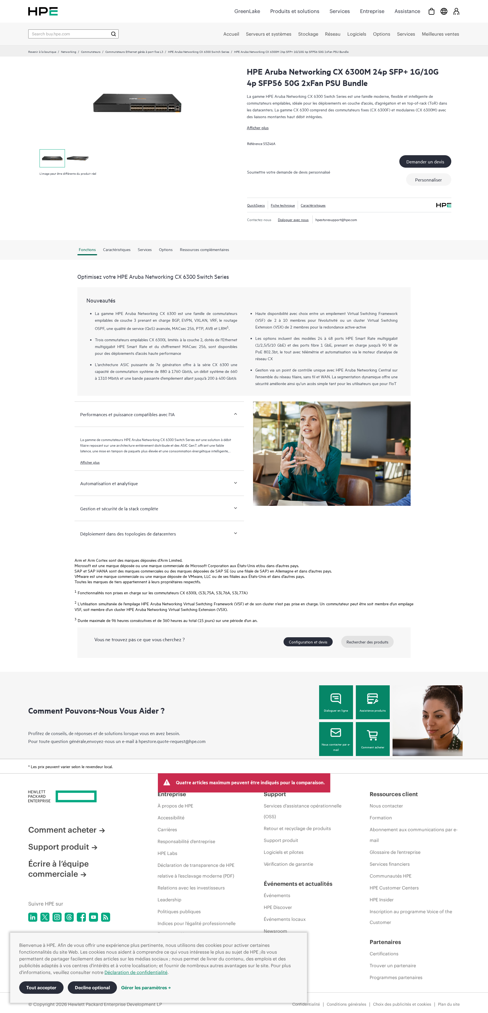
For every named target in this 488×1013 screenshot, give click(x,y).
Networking (68, 51)
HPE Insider (382, 899)
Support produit (58, 847)
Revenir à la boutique (42, 51)
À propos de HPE (175, 806)
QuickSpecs (256, 205)
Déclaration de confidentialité (135, 972)
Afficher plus (258, 127)
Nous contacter (386, 806)
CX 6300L (158, 339)
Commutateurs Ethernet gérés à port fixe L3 (134, 51)
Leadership (169, 899)
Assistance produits (373, 710)
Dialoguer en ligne (336, 710)
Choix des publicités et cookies (402, 1004)
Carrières (167, 829)
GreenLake (247, 11)
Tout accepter (41, 987)
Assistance (407, 11)
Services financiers (390, 864)
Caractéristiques (313, 205)
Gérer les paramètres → (146, 987)
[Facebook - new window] (81, 917)
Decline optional (92, 987)
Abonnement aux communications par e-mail (413, 835)
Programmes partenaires (396, 977)
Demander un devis (425, 161)
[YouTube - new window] (93, 917)
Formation (381, 817)
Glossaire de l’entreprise (395, 852)
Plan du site (449, 1004)
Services (340, 11)
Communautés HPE (390, 876)
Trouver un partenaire (393, 965)
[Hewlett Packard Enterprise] (43, 11)
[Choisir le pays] (444, 11)
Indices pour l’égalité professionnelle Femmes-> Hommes (197, 929)
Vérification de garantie (288, 864)
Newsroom (275, 931)
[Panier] (431, 11)
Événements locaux (285, 919)
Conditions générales (346, 1004)
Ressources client (394, 794)
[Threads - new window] (69, 917)
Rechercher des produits (367, 641)
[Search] (113, 33)
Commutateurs (91, 51)
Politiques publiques (179, 911)
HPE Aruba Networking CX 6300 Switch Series (198, 51)
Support (275, 794)
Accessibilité (171, 817)
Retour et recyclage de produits (297, 828)
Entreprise (372, 11)
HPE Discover (278, 907)
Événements (277, 895)
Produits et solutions (294, 11)
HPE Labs (167, 853)
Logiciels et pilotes (284, 852)
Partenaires (385, 941)
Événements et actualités (298, 883)
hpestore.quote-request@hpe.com (172, 741)
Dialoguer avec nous (293, 219)
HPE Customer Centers (394, 888)
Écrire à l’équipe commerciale (58, 869)
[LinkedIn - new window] (32, 917)
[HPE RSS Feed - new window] (105, 917)
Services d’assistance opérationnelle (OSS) (302, 811)
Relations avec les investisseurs (191, 888)
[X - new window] (44, 917)
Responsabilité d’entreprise (186, 841)
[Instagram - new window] (57, 917)
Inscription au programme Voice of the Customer (411, 917)
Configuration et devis (308, 641)
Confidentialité (306, 1004)
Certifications (384, 953)
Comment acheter (372, 747)
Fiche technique (283, 205)
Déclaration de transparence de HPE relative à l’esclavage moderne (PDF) (196, 870)
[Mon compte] (456, 11)
